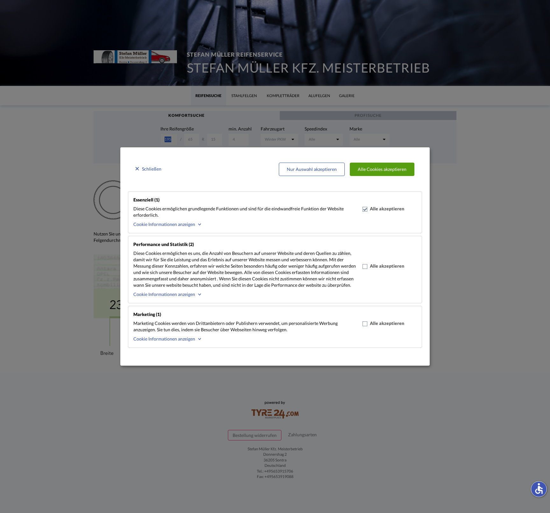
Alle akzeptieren (387, 208)
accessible (538, 488)
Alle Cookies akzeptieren (382, 169)
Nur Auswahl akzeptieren (312, 169)
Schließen (151, 169)
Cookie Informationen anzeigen (164, 224)
